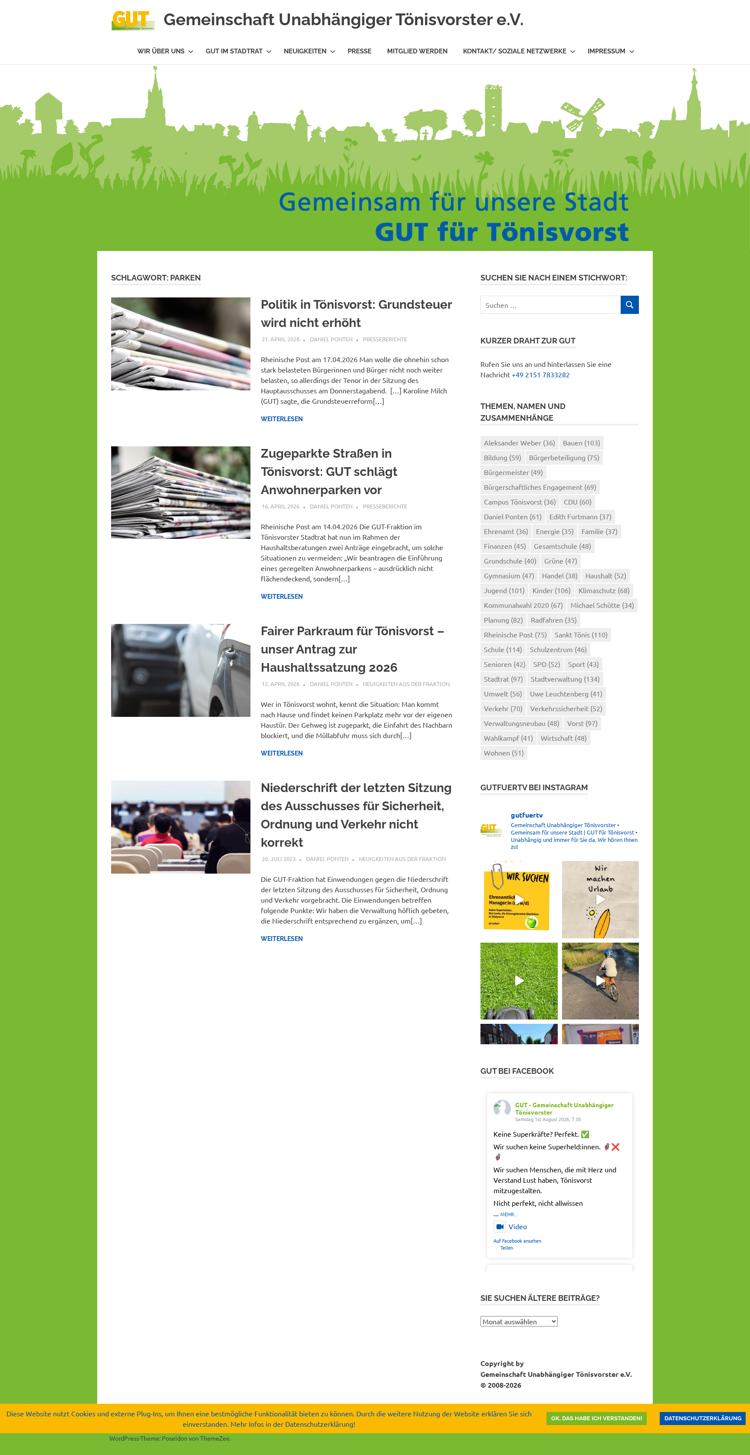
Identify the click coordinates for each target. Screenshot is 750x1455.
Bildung (502, 457)
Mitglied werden (417, 51)
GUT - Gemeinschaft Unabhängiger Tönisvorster (564, 1108)
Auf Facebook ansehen (517, 1240)
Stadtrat (503, 678)
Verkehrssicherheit (566, 708)
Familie (600, 531)
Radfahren (554, 619)
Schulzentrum (558, 649)
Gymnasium (509, 575)
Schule (503, 649)
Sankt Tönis (581, 634)
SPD (546, 664)
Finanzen (505, 545)
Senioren (505, 664)
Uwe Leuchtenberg (566, 693)
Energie (555, 531)
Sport (583, 664)
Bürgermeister (513, 472)
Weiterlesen (282, 419)
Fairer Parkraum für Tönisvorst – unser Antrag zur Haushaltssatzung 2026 (352, 649)
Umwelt (503, 693)
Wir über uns (160, 51)
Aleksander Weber (519, 442)
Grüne (560, 560)
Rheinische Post (515, 634)
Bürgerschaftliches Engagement (540, 486)
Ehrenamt (506, 531)
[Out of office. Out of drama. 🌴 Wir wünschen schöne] (600, 899)
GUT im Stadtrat (234, 51)
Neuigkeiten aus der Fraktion (406, 683)
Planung (503, 619)
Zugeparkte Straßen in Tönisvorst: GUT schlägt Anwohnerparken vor (329, 471)
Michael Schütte (602, 604)
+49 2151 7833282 (541, 374)
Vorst (582, 723)
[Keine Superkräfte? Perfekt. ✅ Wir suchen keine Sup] (518, 899)
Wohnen (504, 752)
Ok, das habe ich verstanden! (596, 1418)
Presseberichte (385, 339)
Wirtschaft (564, 737)
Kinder (552, 590)
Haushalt (606, 575)
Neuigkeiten (305, 51)
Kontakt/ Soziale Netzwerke (514, 51)
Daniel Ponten (331, 339)
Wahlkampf (508, 737)
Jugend (504, 590)
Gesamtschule (562, 545)
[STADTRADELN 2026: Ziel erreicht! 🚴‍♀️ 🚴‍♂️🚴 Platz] (600, 981)
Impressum (606, 51)
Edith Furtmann (580, 516)
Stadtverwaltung (565, 678)
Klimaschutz (604, 590)
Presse (360, 51)
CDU (578, 501)
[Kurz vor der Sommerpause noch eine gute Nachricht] (518, 981)
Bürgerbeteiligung (564, 457)
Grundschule (510, 560)
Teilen (506, 1247)
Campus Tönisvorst (520, 501)
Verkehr (503, 708)
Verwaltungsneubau (521, 723)
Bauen (581, 442)
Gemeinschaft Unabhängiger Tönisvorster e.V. (344, 19)
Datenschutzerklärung (702, 1418)
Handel (560, 575)
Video (518, 1226)
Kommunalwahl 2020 (523, 604)
